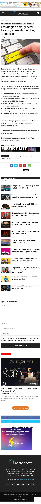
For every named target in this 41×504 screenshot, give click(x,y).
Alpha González (7, 37)
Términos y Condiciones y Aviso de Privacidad (16, 494)
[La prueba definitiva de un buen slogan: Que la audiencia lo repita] (5, 224)
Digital (9, 23)
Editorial (4, 217)
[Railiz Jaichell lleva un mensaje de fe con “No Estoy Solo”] (20, 372)
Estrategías (20, 156)
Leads (3, 158)
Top (28, 23)
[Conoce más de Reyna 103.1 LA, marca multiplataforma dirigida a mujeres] (5, 251)
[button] (38, 13)
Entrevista (4, 272)
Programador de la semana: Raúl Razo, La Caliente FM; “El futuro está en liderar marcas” (25, 270)
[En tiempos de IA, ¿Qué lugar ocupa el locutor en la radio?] (5, 288)
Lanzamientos (5, 385)
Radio (24, 23)
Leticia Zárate (5, 393)
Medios (20, 23)
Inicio (2, 20)
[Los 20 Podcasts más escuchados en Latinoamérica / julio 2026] (5, 233)
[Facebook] (8, 484)
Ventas (32, 23)
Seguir (37, 421)
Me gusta (36, 417)
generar (27, 156)
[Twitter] (23, 484)
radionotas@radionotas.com (25, 479)
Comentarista (5, 208)
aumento (12, 156)
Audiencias (4, 23)
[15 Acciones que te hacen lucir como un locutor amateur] (5, 279)
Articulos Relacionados (9, 178)
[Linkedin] (18, 484)
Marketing (14, 23)
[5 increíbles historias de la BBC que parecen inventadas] (5, 206)
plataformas (17, 158)
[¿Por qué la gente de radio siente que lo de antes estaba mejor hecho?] (5, 215)
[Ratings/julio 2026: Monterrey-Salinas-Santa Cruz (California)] (5, 188)
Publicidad (33, 494)
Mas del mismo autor (8, 181)
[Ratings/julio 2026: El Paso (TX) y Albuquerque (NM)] (5, 242)
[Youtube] (33, 484)
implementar (34, 156)
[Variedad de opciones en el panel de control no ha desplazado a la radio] (5, 197)
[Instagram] (13, 484)
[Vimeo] (28, 484)
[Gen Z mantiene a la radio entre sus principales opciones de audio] (5, 261)
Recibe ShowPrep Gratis (20, 408)
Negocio (9, 158)
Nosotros (20, 496)
